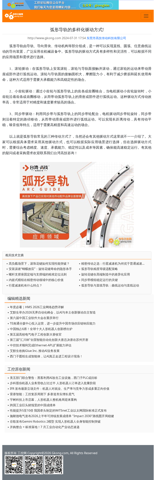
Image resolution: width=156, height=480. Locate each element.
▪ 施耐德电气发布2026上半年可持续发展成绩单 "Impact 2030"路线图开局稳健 (60, 416)
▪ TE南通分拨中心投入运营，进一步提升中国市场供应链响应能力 (51, 323)
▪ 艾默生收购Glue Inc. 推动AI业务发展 (33, 351)
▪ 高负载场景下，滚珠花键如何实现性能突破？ (38, 263)
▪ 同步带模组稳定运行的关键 (98, 280)
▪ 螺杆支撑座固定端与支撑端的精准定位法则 (36, 274)
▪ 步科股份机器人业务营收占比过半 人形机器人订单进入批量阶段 (51, 383)
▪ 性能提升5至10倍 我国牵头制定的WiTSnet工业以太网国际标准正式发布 (57, 410)
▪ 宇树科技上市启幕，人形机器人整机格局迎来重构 (42, 399)
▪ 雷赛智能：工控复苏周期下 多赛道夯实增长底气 (41, 394)
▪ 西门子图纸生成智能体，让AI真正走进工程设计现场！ (45, 356)
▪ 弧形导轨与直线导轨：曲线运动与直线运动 (109, 285)
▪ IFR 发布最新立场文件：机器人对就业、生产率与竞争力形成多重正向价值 (58, 388)
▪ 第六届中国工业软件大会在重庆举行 (33, 318)
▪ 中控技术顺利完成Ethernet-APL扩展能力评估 (39, 345)
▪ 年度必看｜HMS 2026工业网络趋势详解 (35, 307)
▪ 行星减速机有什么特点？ (24, 285)
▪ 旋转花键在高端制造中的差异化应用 (104, 274)
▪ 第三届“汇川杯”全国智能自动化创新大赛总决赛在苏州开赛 (47, 340)
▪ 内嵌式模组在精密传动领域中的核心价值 (35, 280)
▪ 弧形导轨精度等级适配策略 (98, 269)
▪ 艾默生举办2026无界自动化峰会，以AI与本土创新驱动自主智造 (51, 312)
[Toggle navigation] (146, 16)
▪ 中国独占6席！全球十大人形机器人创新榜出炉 (39, 329)
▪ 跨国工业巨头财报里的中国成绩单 (31, 405)
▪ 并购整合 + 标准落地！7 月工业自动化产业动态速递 (43, 427)
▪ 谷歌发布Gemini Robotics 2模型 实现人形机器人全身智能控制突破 (54, 421)
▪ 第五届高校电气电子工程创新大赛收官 (34, 334)
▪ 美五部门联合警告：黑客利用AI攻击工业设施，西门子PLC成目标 (52, 378)
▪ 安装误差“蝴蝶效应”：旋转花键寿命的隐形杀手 (39, 269)
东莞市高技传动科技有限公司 (106, 38)
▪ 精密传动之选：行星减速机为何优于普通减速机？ (113, 263)
